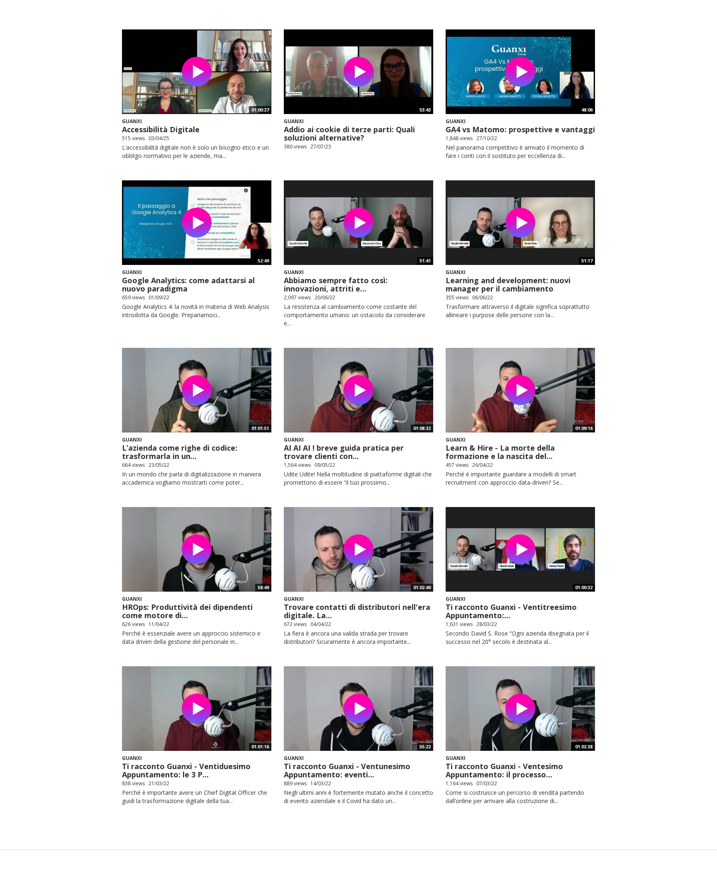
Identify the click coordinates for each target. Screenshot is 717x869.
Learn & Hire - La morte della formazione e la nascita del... (500, 452)
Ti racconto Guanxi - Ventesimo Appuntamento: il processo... (504, 770)
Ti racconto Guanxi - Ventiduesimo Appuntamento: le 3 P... (186, 770)
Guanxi (132, 121)
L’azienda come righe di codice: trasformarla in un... (179, 452)
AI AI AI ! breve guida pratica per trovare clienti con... (344, 452)
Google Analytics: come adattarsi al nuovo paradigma (188, 284)
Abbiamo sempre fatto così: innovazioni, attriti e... (336, 284)
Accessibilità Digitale (161, 129)
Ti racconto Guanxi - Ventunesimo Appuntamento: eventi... (347, 770)
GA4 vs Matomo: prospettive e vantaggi (520, 129)
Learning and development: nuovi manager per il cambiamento (508, 284)
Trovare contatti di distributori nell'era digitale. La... (357, 611)
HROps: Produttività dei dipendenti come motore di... (187, 611)
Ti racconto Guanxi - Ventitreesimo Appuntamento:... (511, 611)
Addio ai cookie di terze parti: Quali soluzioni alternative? (349, 133)
